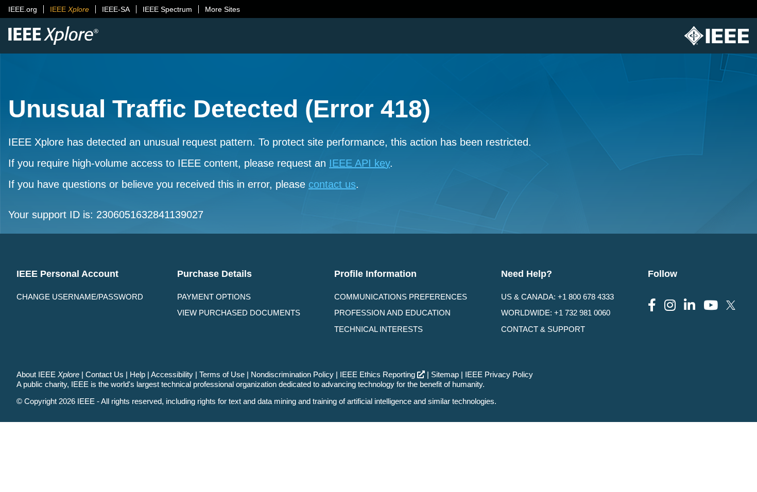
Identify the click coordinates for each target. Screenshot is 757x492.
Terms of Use (222, 374)
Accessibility (172, 374)
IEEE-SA (116, 9)
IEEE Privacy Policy (499, 374)
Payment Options (214, 296)
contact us (332, 184)
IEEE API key (359, 163)
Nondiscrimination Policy (292, 374)
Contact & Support (543, 329)
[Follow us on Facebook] (652, 305)
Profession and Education (392, 312)
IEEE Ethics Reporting (377, 374)
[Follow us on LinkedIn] (689, 305)
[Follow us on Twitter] (730, 305)
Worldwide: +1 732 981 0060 (555, 312)
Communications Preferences (400, 296)
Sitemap (445, 374)
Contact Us (104, 374)
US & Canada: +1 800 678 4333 (557, 296)
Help (137, 374)
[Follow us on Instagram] (670, 305)
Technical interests (378, 329)
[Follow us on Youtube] (710, 305)
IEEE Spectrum (167, 9)
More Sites (222, 9)
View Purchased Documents (238, 312)
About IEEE (47, 374)
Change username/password (79, 296)
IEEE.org (22, 9)
